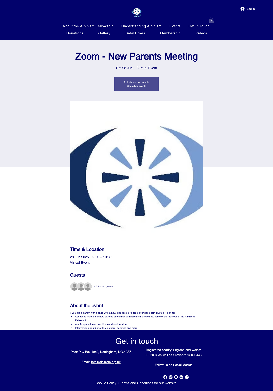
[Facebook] (165, 377)
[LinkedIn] (181, 377)
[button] (211, 20)
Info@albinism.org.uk (106, 362)
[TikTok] (187, 377)
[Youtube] (176, 377)
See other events (136, 85)
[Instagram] (171, 377)
